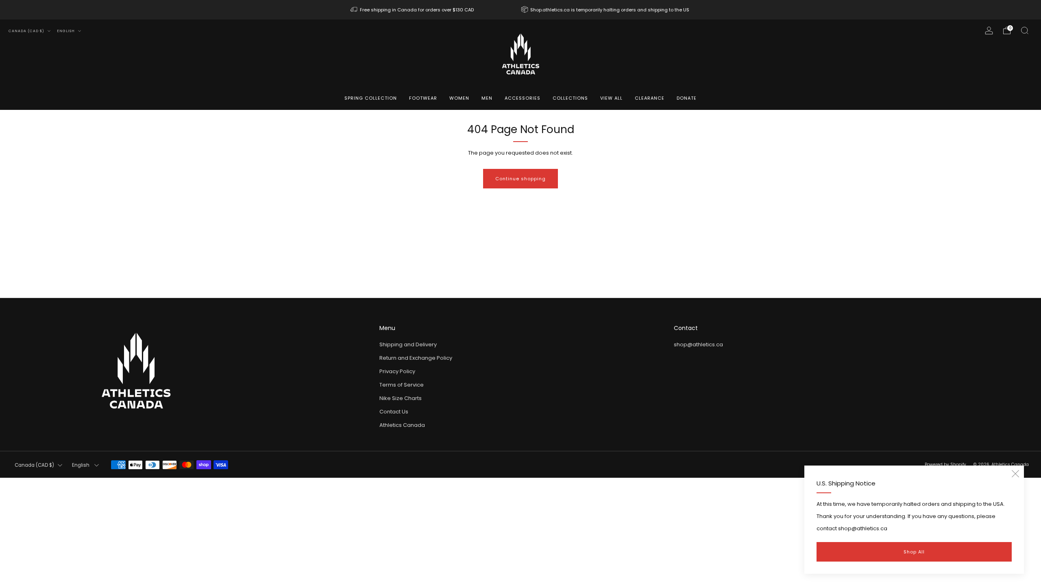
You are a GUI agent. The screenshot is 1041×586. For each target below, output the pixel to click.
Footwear (423, 98)
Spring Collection (370, 98)
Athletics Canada (402, 425)
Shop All (914, 552)
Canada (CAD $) (27, 30)
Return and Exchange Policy (415, 358)
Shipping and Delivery (408, 344)
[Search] (1025, 30)
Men (486, 98)
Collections (570, 98)
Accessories (522, 98)
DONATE (687, 98)
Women (459, 98)
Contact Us (393, 411)
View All (611, 98)
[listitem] (412, 10)
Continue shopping (520, 178)
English (66, 30)
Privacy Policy (397, 371)
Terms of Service (401, 385)
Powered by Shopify (945, 464)
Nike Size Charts (400, 398)
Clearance (649, 98)
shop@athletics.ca (698, 344)
